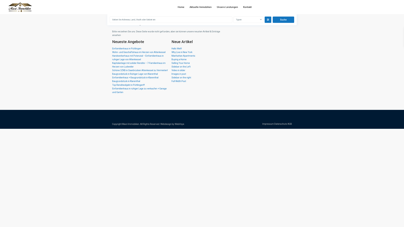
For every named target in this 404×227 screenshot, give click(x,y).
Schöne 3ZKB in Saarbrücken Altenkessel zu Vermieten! (140, 70)
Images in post (179, 74)
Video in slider (178, 70)
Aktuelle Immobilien (201, 7)
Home (181, 7)
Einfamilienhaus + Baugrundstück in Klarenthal (135, 77)
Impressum (268, 124)
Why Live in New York (182, 52)
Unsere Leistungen (227, 7)
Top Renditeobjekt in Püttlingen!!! (128, 85)
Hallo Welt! (177, 48)
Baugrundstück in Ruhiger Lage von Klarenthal (135, 74)
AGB (290, 124)
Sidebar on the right (181, 77)
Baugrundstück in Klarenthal (126, 81)
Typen (239, 19)
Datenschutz (280, 124)
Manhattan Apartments (183, 56)
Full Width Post (179, 81)
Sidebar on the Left (181, 66)
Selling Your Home (181, 63)
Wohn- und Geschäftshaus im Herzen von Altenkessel (139, 52)
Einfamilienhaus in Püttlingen (126, 48)
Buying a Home (179, 59)
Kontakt (247, 7)
